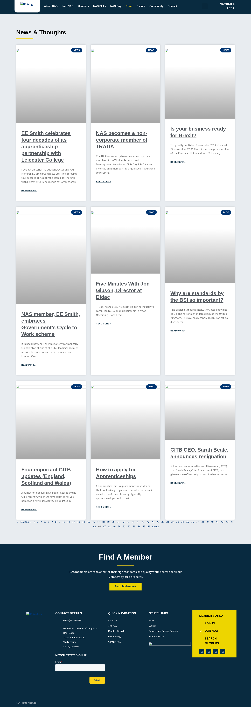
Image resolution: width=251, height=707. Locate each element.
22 (123, 522)
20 (113, 522)
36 (192, 522)
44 (232, 522)
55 (144, 526)
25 (138, 522)
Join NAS (67, 6)
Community (156, 6)
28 (152, 522)
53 (134, 526)
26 (143, 522)
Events (141, 6)
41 (217, 522)
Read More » (29, 190)
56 (149, 526)
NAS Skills (99, 6)
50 (119, 526)
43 (227, 522)
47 (104, 526)
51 (124, 526)
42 (222, 522)
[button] (205, 6)
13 (78, 522)
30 (162, 522)
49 (114, 526)
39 (207, 522)
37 (197, 522)
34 (182, 522)
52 (129, 526)
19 (108, 522)
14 (83, 522)
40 (212, 522)
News (129, 6)
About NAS (51, 6)
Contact (172, 6)
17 (98, 522)
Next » (155, 526)
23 (128, 522)
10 (63, 522)
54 (139, 526)
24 (133, 522)
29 (157, 522)
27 (148, 522)
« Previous (23, 522)
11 (68, 522)
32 (172, 522)
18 (103, 522)
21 (118, 522)
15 (88, 522)
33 (177, 522)
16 (93, 522)
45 (94, 526)
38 (202, 522)
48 (109, 526)
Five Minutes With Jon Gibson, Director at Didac (123, 290)
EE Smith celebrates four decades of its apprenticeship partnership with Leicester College (46, 146)
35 (187, 522)
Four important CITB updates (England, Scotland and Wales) (46, 476)
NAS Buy (115, 6)
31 (167, 522)
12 (73, 522)
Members (83, 6)
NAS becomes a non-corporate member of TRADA (121, 139)
